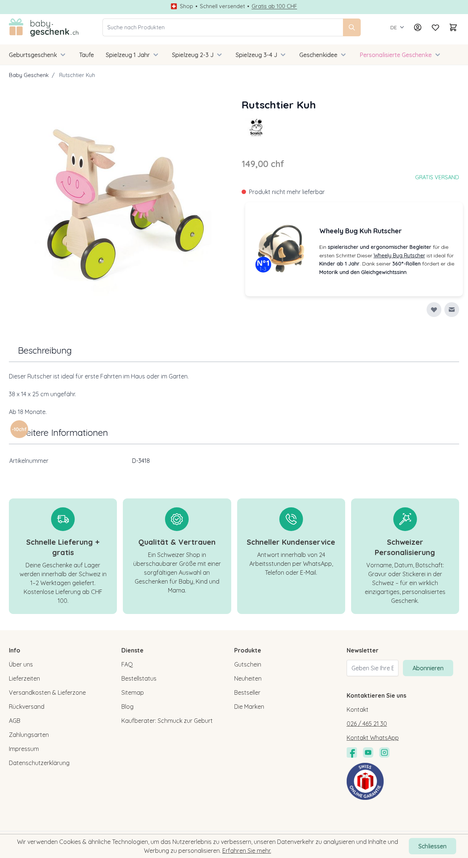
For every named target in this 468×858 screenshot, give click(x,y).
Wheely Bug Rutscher (399, 255)
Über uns (21, 664)
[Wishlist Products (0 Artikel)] (435, 27)
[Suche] (352, 27)
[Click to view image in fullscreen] (118, 206)
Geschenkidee (318, 55)
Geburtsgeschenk (33, 55)
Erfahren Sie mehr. (246, 850)
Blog (127, 706)
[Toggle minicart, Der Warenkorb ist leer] (453, 27)
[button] (256, 127)
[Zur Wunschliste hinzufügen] (434, 309)
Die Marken (249, 706)
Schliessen (432, 846)
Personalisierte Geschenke (396, 55)
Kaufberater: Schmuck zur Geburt (167, 720)
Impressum (24, 748)
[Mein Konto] (418, 27)
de (393, 27)
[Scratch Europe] (256, 127)
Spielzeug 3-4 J (256, 55)
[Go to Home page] (44, 27)
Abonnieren (428, 668)
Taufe (86, 55)
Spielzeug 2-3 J (192, 55)
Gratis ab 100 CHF (274, 6)
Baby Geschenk (29, 75)
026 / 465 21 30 (367, 723)
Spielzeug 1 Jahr (128, 55)
